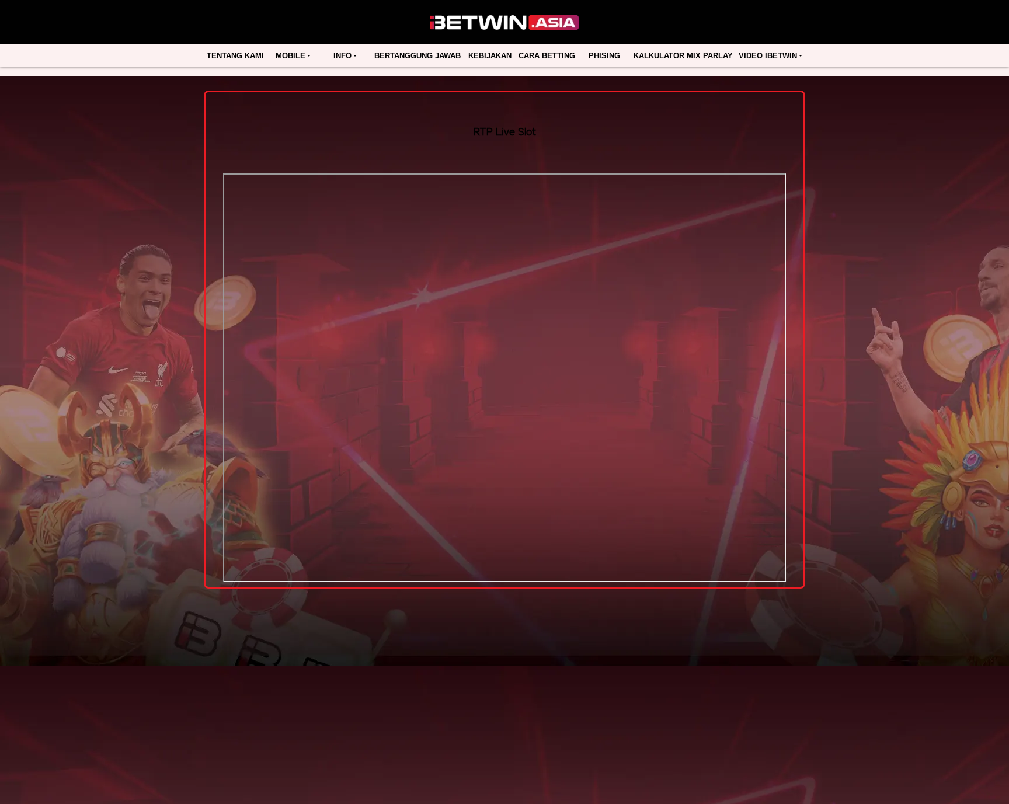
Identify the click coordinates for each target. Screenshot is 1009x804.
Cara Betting (547, 55)
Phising (604, 55)
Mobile (290, 55)
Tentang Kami (235, 55)
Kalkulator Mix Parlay (683, 55)
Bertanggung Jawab (417, 55)
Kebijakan (490, 55)
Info (342, 55)
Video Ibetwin (768, 55)
